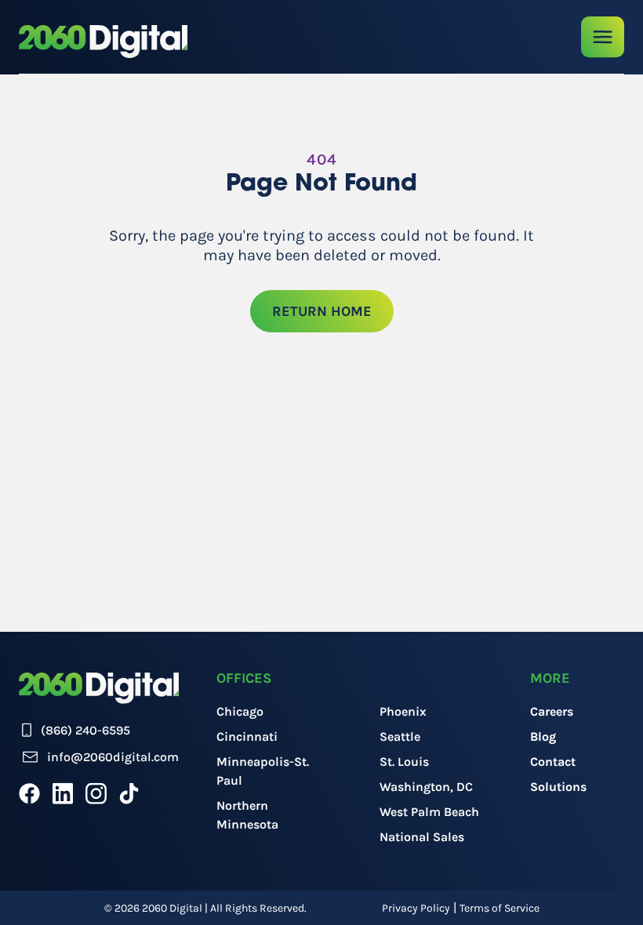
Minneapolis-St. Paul (262, 771)
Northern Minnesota (247, 815)
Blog (543, 736)
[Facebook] (29, 793)
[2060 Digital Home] (103, 41)
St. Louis (404, 761)
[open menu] (602, 37)
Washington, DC (426, 786)
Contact (553, 761)
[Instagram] (96, 793)
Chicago (239, 711)
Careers (551, 711)
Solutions (558, 786)
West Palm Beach (429, 811)
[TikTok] (129, 793)
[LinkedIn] (63, 793)
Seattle (400, 736)
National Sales (422, 836)
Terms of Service (499, 908)
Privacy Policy (416, 908)
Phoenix (403, 711)
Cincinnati (247, 736)
